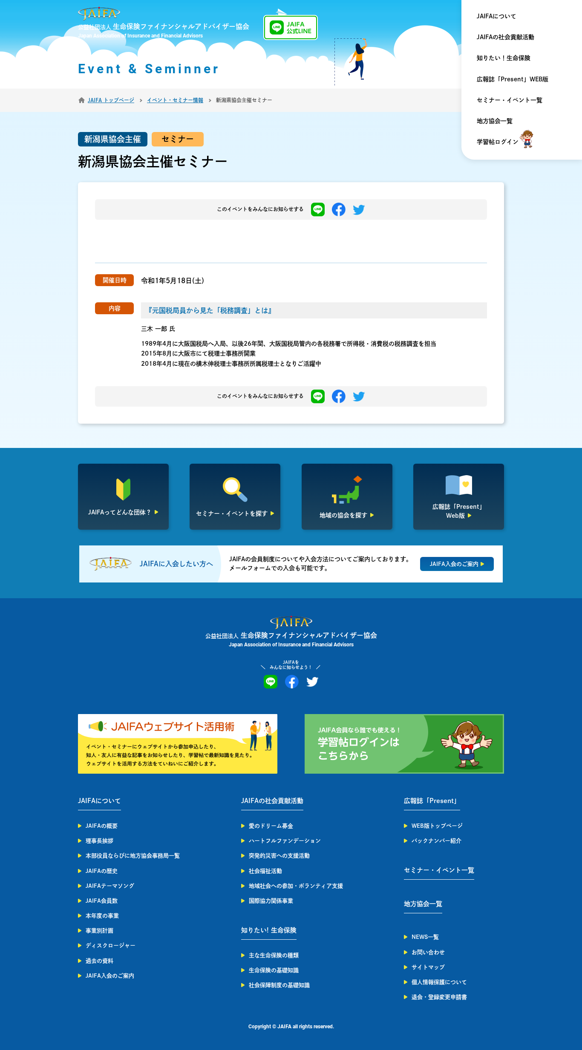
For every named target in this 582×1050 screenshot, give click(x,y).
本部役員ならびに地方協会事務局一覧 (133, 855)
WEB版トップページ (437, 826)
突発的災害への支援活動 (279, 855)
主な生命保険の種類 (274, 955)
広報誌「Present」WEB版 (512, 79)
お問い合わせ (428, 952)
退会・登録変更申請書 (439, 997)
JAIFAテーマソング (110, 886)
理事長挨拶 (99, 840)
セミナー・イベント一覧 (509, 100)
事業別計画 (99, 930)
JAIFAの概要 (102, 826)
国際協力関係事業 (271, 901)
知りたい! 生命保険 (269, 930)
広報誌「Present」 (432, 801)
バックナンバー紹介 (436, 840)
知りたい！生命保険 (503, 58)
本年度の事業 (102, 915)
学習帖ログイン (498, 142)
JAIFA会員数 (102, 901)
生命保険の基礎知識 (274, 970)
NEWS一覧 (425, 937)
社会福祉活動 (265, 871)
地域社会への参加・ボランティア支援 (296, 886)
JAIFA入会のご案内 (110, 975)
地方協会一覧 (495, 121)
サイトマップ (428, 967)
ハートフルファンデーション (285, 840)
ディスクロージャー (110, 945)
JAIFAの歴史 (102, 871)
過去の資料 (99, 961)
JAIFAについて (496, 16)
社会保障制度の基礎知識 (279, 985)
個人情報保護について (439, 982)
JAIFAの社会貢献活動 (505, 37)
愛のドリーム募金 (271, 826)
